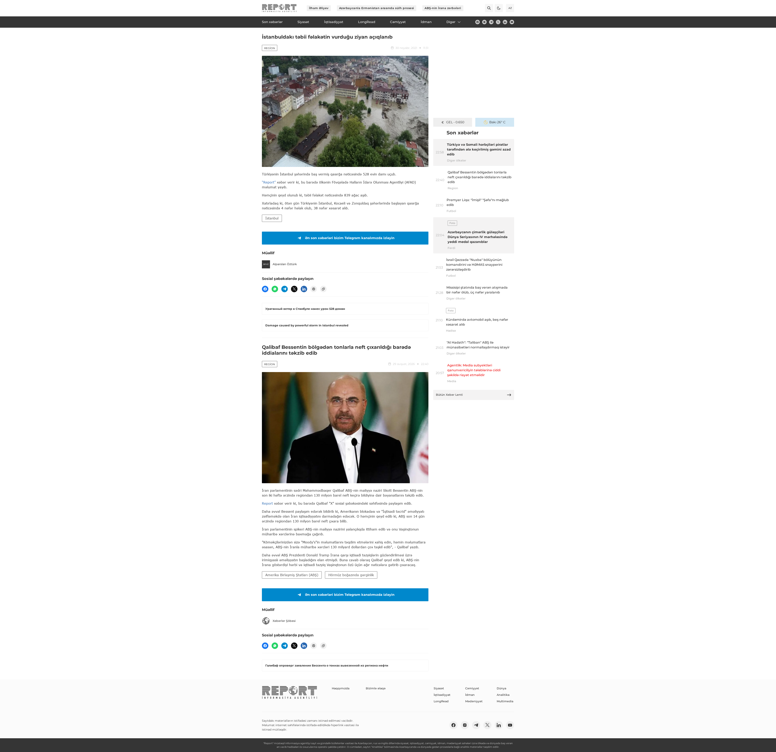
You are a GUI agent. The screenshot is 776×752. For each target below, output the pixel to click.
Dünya (501, 688)
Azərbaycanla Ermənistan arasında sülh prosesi (376, 8)
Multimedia (505, 701)
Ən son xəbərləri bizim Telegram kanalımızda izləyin (349, 238)
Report (267, 503)
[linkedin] (505, 22)
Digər (450, 22)
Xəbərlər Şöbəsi (284, 621)
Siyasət (439, 688)
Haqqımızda (340, 688)
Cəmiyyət (472, 688)
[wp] (275, 289)
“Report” (269, 182)
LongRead (441, 701)
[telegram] (491, 22)
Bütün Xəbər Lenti (449, 395)
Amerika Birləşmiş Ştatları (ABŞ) (291, 575)
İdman (470, 695)
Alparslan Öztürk (285, 264)
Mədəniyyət (474, 701)
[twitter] (498, 22)
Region (269, 48)
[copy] (323, 289)
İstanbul (271, 218)
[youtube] (512, 22)
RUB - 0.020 (455, 122)
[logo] (279, 8)
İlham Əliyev (319, 8)
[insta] (484, 22)
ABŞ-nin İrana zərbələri (443, 8)
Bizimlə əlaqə (376, 688)
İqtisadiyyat (442, 695)
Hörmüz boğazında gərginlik (351, 575)
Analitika (503, 695)
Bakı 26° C (497, 122)
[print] (313, 289)
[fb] (477, 22)
